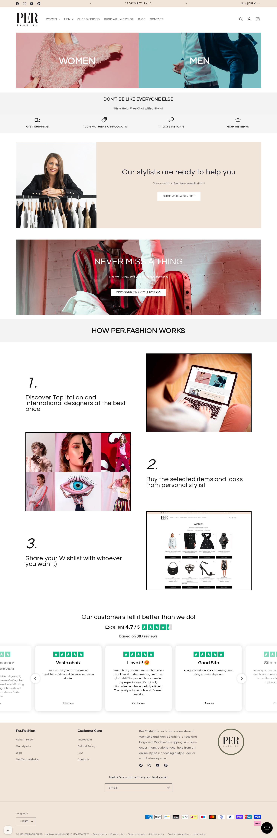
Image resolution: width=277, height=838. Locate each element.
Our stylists (23, 746)
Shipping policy (156, 834)
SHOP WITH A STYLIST (179, 196)
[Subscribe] (168, 787)
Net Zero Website (27, 759)
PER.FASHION (31, 834)
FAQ (80, 753)
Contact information (178, 834)
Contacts (84, 759)
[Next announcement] (186, 3)
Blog (19, 753)
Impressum (85, 739)
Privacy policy (117, 834)
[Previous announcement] (91, 3)
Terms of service (136, 834)
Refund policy (100, 834)
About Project (25, 739)
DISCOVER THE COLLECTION (138, 292)
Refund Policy (86, 746)
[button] (53, 19)
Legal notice (199, 834)
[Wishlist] (267, 828)
